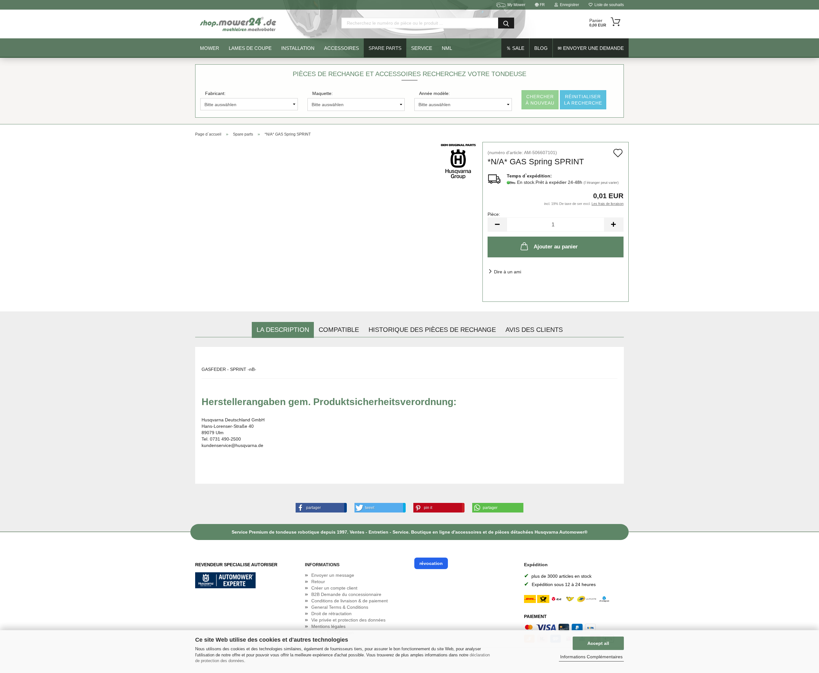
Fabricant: (215, 93)
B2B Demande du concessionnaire (346, 594)
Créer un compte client (334, 588)
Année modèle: (434, 93)
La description (283, 329)
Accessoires (341, 48)
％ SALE (515, 48)
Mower (209, 48)
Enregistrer (568, 5)
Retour (318, 581)
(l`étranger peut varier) (601, 182)
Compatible (339, 329)
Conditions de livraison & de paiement (349, 600)
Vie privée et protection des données (348, 619)
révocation (431, 563)
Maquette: (322, 93)
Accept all (598, 643)
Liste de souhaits (608, 5)
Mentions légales (328, 626)
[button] (320, 508)
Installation (297, 48)
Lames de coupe (250, 48)
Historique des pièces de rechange (432, 329)
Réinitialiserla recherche (583, 100)
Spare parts (385, 48)
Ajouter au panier (556, 247)
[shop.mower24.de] (238, 24)
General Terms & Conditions (339, 607)
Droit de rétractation (331, 613)
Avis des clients (534, 329)
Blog (541, 48)
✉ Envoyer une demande (591, 48)
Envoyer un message (332, 575)
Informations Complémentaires (591, 656)
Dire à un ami (507, 271)
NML (447, 48)
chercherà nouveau (540, 100)
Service (421, 48)
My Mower (516, 5)
